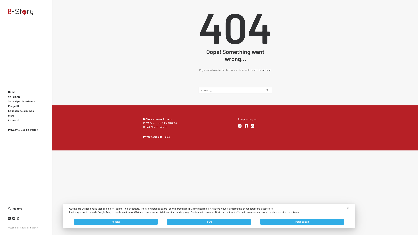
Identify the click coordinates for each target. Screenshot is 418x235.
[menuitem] (10, 218)
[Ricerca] (235, 90)
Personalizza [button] (302, 221)
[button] (10, 218)
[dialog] (209, 216)
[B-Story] (25, 12)
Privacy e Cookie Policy (156, 136)
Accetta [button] (116, 221)
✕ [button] (348, 208)
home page (265, 69)
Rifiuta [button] (209, 221)
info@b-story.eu (247, 119)
